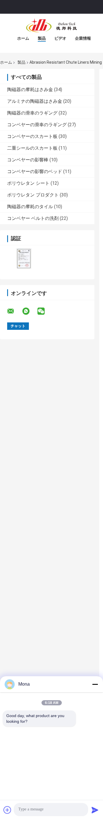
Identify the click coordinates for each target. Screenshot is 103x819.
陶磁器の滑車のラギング (32, 113)
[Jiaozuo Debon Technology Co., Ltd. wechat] (44, 311)
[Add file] (7, 810)
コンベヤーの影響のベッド (34, 171)
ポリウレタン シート (28, 183)
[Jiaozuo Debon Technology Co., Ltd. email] (14, 311)
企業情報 (83, 38)
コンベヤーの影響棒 (27, 159)
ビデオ (60, 38)
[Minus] (95, 684)
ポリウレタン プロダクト (33, 195)
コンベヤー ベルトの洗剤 (33, 218)
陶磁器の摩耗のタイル (30, 206)
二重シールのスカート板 (32, 148)
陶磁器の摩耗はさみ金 (30, 89)
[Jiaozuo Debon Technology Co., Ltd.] (51, 25)
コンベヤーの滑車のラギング (37, 124)
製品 (42, 38)
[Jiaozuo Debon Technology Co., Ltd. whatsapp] (29, 311)
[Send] (95, 810)
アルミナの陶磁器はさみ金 (34, 101)
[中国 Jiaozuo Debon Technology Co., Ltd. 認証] (23, 258)
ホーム (23, 38)
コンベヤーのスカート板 (32, 136)
